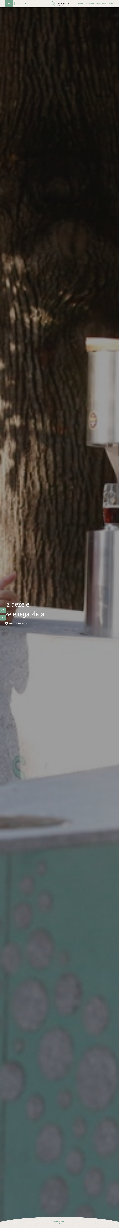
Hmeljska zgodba (101, 4)
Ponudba (80, 4)
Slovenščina (20, 4)
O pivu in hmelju (89, 4)
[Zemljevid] (9, 3)
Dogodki (110, 4)
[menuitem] (80, 3)
